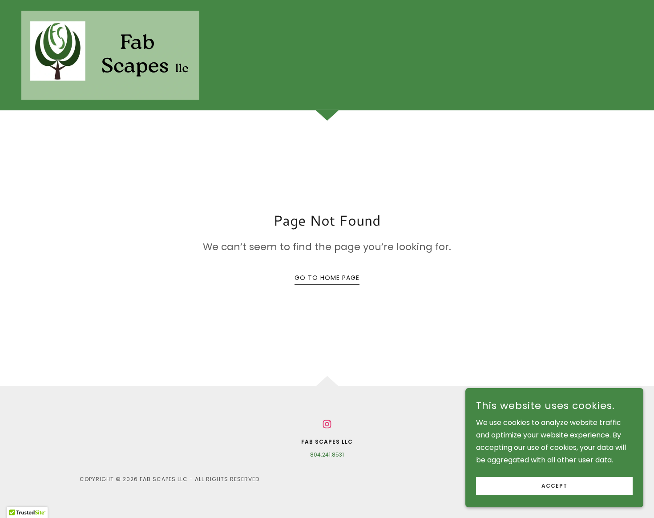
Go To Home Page (327, 277)
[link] (110, 54)
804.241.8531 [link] (327, 454)
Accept (554, 486)
